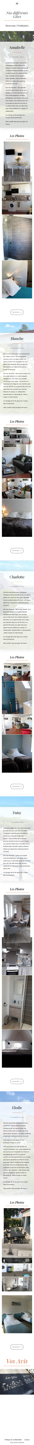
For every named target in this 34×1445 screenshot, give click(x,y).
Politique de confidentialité (13, 1440)
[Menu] (17, 3)
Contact (26, 1440)
